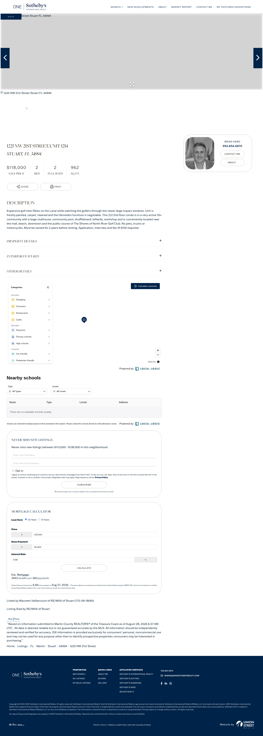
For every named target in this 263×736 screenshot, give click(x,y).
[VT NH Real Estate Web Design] (245, 724)
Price (14, 529)
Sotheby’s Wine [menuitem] (127, 687)
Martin (40, 646)
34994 (63, 646)
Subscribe (84, 484)
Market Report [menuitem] (181, 7)
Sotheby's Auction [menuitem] (129, 678)
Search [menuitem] (116, 7)
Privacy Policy (101, 477)
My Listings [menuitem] (79, 678)
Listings (22, 646)
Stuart (52, 646)
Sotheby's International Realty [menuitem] (136, 674)
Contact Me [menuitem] (204, 7)
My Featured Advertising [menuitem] (234, 7)
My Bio (232, 162)
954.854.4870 (232, 146)
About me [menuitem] (103, 674)
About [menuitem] (162, 7)
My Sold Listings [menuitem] (81, 683)
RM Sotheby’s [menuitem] (126, 692)
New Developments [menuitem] (140, 7)
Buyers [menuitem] (102, 678)
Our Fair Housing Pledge (139, 725)
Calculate (84, 568)
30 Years (32, 519)
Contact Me (232, 154)
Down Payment (19, 541)
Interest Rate (18, 554)
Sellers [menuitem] (102, 683)
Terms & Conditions (117, 725)
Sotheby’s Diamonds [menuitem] (130, 683)
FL (32, 646)
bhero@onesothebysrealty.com (181, 676)
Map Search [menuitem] (79, 674)
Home (11, 646)
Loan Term (17, 519)
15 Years (45, 519)
